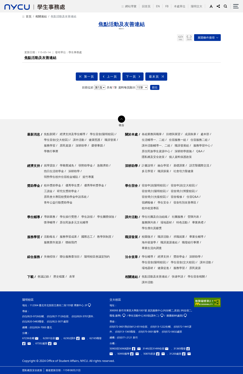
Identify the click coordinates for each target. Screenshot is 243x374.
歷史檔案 (59, 276)
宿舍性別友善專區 (184, 202)
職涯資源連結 (169, 242)
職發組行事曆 (190, 242)
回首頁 (146, 6)
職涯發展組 (182, 145)
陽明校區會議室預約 (97, 256)
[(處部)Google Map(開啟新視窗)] (185, 315)
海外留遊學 (149, 242)
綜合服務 (33, 257)
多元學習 (147, 171)
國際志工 (87, 237)
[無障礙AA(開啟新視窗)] (207, 304)
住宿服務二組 (199, 140)
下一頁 (131, 76)
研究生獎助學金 (67, 191)
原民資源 (65, 145)
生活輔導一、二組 (153, 140)
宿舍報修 (176, 197)
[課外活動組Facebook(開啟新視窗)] (79, 338)
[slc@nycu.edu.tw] (138, 354)
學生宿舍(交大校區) (56, 140)
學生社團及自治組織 (154, 217)
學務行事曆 (51, 151)
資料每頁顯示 (126, 87)
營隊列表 (193, 217)
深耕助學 (81, 145)
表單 (72, 276)
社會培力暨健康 (183, 171)
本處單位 (179, 6)
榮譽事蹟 (97, 145)
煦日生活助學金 (54, 171)
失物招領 (49, 256)
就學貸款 (49, 165)
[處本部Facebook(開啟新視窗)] (51, 343)
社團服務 (177, 217)
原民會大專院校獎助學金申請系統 (65, 197)
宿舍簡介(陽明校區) (154, 191)
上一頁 (112, 76)
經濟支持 (33, 165)
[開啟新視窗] (180, 37)
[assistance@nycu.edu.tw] (37, 338)
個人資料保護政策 (180, 157)
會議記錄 (43, 276)
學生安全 (163, 202)
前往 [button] (155, 87)
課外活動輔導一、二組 (156, 145)
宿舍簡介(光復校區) (154, 197)
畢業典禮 (198, 222)
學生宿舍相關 (196, 276)
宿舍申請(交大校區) (183, 185)
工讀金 (48, 191)
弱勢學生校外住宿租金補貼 (61, 177)
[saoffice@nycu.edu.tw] (189, 354)
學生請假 (87, 217)
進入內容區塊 (8, 2)
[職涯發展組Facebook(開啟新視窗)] (25, 343)
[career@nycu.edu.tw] (30, 343)
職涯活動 (163, 237)
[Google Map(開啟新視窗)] (89, 305)
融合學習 (163, 165)
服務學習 (49, 145)
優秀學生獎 (72, 185)
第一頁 (89, 76)
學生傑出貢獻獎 (152, 228)
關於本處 (131, 134)
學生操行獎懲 (68, 217)
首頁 (28, 16)
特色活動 (182, 222)
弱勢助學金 (85, 165)
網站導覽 (130, 6)
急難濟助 (103, 165)
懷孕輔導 (49, 222)
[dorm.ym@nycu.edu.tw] (58, 338)
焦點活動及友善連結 (154, 276)
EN (158, 6)
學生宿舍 (131, 185)
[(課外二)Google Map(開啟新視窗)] (162, 315)
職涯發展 (110, 140)
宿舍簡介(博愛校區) (183, 191)
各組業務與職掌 (152, 134)
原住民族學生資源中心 (156, 151)
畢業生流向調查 (152, 248)
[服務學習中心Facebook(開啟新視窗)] (133, 354)
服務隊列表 (149, 222)
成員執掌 (190, 134)
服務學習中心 (201, 145)
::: (123, 6)
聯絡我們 (71, 242)
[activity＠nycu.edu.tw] (140, 348)
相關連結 (41, 16)
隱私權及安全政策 (153, 157)
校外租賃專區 (150, 208)
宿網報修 (147, 202)
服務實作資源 (52, 242)
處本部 (205, 134)
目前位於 (87, 87)
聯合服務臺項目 (70, 256)
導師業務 (49, 217)
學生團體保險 (105, 217)
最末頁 (154, 76)
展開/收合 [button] (207, 37)
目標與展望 (173, 134)
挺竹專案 (88, 177)
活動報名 (49, 237)
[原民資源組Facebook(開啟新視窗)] (159, 354)
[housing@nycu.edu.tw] (167, 348)
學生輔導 (33, 217)
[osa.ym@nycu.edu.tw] (56, 343)
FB (166, 6)
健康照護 (94, 140)
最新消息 (33, 134)
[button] (213, 6)
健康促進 (163, 268)
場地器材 (166, 222)
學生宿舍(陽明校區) (102, 134)
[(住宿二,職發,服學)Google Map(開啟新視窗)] (124, 315)
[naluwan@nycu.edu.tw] (164, 354)
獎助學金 (33, 185)
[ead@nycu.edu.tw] (84, 338)
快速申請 (177, 276)
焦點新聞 (49, 134)
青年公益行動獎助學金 (58, 202)
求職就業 (179, 237)
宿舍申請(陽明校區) (154, 185)
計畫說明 (147, 165)
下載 (30, 276)
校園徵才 (147, 237)
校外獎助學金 (52, 185)
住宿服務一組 (177, 140)
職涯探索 (163, 171)
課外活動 (78, 140)
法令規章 (131, 257)
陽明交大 (196, 6)
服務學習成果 (68, 237)
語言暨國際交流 (199, 165)
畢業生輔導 (196, 237)
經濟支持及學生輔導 (72, 134)
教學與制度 (104, 237)
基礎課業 (179, 165)
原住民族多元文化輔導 (74, 222)
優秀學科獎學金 (94, 185)
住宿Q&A (193, 197)
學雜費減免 (67, 165)
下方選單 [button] (121, 119)
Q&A (199, 151)
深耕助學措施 (183, 151)
